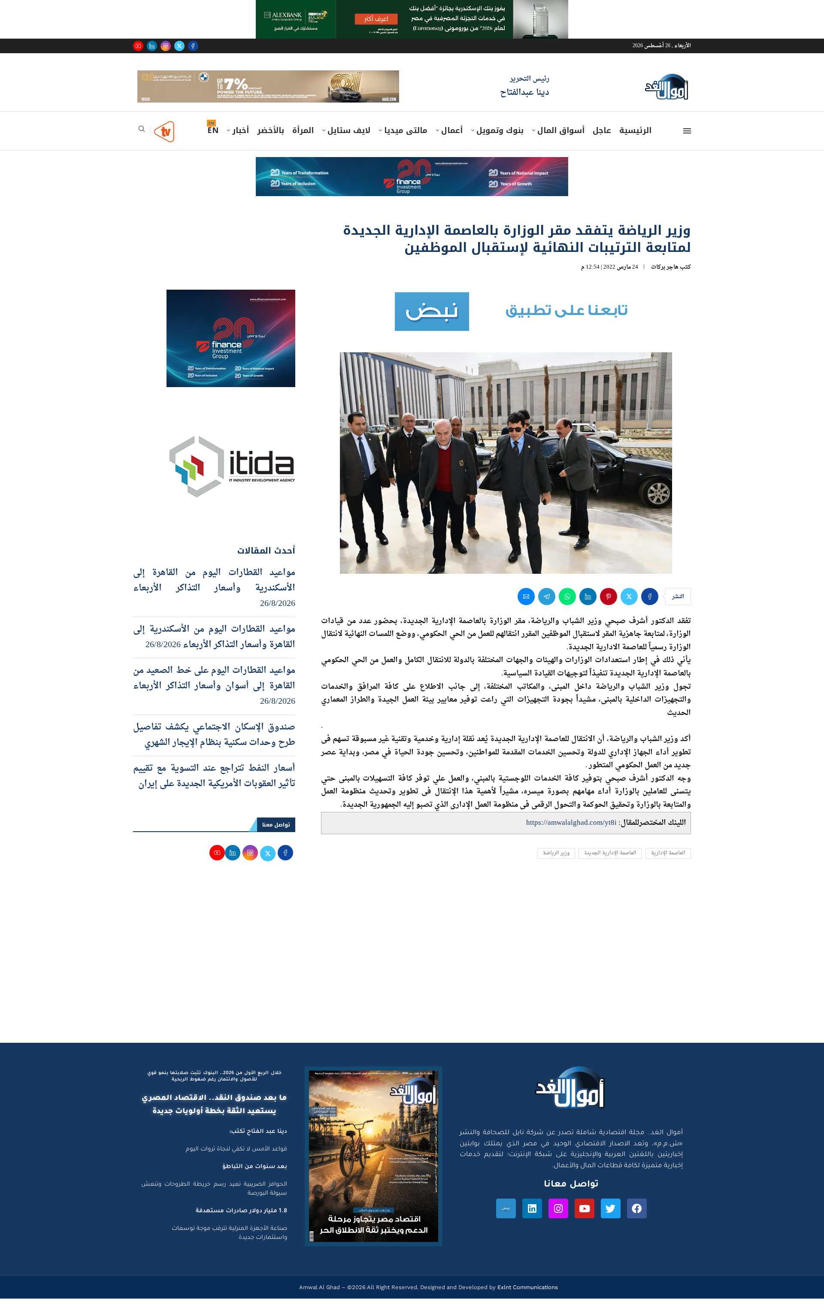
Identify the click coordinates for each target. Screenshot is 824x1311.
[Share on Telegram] (546, 608)
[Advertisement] (412, 973)
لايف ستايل (348, 142)
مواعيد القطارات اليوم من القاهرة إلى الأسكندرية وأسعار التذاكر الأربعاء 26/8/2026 (214, 600)
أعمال (452, 142)
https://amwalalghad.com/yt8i (571, 835)
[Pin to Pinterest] (608, 608)
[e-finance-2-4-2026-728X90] (412, 178)
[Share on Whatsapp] (567, 608)
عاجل (602, 142)
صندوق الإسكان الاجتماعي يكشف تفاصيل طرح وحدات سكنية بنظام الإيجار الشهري (214, 747)
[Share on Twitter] (629, 608)
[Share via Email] (526, 608)
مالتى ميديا (405, 142)
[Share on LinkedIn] (588, 608)
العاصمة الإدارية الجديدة (610, 865)
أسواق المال (561, 142)
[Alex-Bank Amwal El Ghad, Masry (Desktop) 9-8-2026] (412, 8)
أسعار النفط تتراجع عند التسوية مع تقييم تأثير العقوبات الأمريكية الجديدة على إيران (214, 788)
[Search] (141, 144)
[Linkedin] (152, 46)
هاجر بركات (665, 279)
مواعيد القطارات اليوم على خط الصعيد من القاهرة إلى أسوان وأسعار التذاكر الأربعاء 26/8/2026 (214, 698)
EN (212, 142)
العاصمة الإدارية (668, 865)
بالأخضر (270, 142)
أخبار (240, 142)
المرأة (303, 142)
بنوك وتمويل (500, 142)
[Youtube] (138, 46)
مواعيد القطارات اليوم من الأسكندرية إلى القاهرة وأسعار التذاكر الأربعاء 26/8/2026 (214, 649)
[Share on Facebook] (649, 608)
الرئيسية (635, 142)
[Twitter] (179, 46)
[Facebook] (193, 46)
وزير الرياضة (556, 865)
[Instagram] (166, 46)
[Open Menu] (687, 143)
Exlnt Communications (527, 1299)
